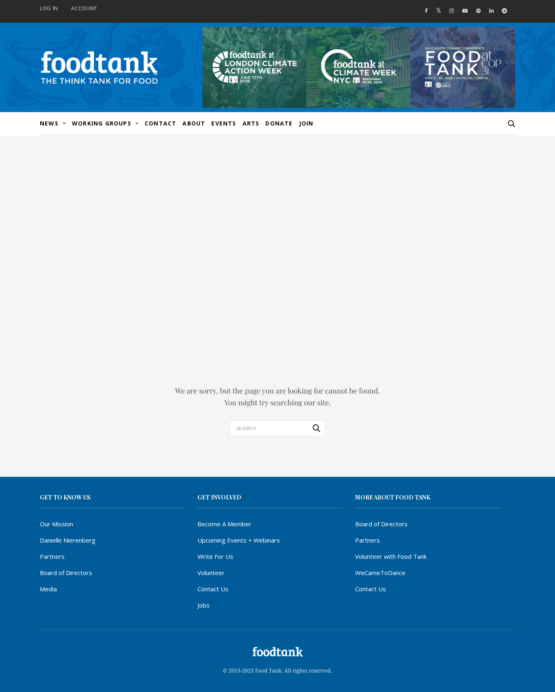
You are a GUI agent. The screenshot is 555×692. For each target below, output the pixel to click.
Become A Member (224, 524)
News (49, 123)
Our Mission (56, 524)
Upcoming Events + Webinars (238, 540)
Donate (279, 123)
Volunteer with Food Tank (391, 556)
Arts (251, 123)
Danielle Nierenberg (67, 540)
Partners (52, 556)
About (193, 123)
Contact (160, 123)
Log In (49, 8)
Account (84, 8)
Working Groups (101, 123)
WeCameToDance (380, 573)
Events (223, 123)
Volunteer (211, 573)
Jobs (203, 605)
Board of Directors (66, 573)
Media (48, 589)
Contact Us (212, 589)
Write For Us (215, 556)
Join (306, 123)
